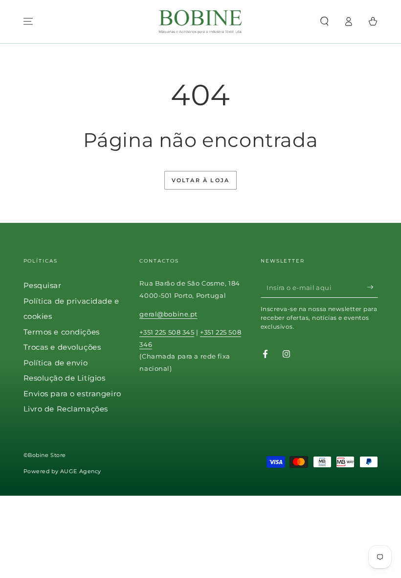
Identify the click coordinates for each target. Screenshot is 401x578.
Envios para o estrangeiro (72, 393)
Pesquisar (42, 285)
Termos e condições (61, 332)
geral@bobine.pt (168, 314)
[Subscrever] (372, 287)
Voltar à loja (201, 180)
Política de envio (55, 362)
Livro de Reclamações (65, 408)
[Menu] (28, 21)
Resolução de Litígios (64, 378)
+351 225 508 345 (166, 332)
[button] (324, 21)
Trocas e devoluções (62, 347)
